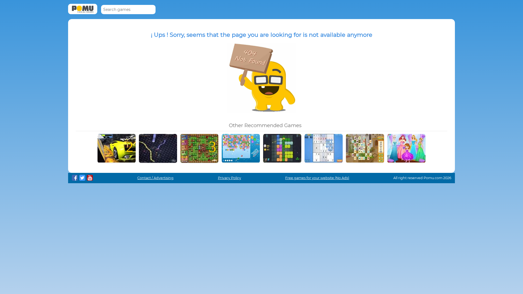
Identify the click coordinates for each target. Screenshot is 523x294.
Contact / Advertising (155, 178)
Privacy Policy (229, 178)
